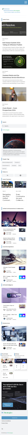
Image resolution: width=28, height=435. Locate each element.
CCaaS (17, 162)
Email (4, 397)
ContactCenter (6, 165)
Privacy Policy (5, 423)
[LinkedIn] (7, 175)
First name (5, 392)
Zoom (4, 168)
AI (20, 165)
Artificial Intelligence (7, 162)
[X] (20, 175)
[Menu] (25, 2)
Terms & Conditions (6, 420)
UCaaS (14, 165)
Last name (18, 392)
